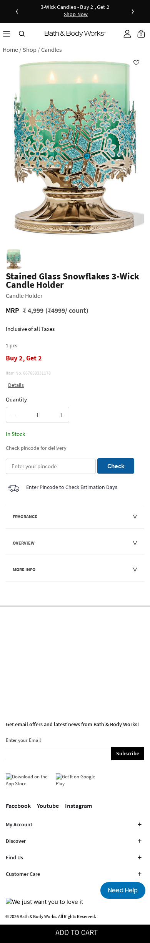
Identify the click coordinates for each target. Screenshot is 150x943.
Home (10, 49)
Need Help (123, 890)
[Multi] (14, 259)
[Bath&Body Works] (75, 33)
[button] (127, 34)
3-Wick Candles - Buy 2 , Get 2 (75, 11)
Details (16, 384)
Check (116, 466)
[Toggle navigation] (6, 33)
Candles (51, 49)
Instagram (78, 805)
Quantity (16, 399)
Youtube (48, 805)
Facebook (18, 805)
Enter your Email (23, 740)
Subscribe (127, 753)
